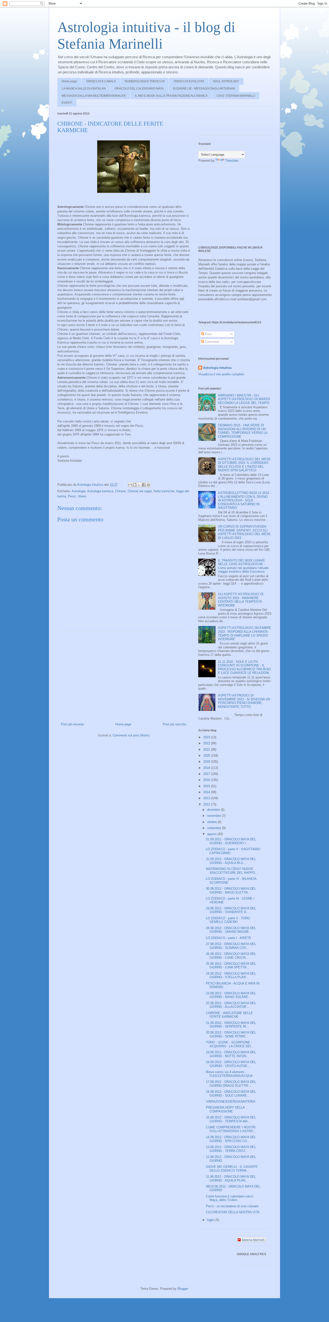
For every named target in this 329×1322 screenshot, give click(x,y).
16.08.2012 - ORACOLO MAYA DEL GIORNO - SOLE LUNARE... (231, 1093)
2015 (207, 786)
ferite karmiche (164, 491)
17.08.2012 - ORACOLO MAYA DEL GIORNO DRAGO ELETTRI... (231, 1083)
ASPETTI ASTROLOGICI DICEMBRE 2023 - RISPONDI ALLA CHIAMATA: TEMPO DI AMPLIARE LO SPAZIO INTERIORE (244, 633)
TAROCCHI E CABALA (101, 81)
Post (207, 334)
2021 (207, 749)
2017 (207, 774)
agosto (212, 834)
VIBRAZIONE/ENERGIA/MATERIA (230, 1101)
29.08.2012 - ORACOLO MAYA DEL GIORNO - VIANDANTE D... (231, 910)
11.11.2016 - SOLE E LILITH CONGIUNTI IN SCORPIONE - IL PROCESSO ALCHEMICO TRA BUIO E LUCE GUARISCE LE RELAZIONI (244, 667)
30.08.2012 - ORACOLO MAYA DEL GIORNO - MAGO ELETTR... (231, 890)
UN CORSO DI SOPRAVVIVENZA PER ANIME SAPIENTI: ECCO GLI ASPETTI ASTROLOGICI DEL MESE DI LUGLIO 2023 (244, 532)
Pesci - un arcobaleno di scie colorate (232, 1206)
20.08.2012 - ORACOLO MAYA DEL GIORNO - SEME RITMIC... (231, 1034)
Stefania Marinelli (253, 1240)
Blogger (183, 1288)
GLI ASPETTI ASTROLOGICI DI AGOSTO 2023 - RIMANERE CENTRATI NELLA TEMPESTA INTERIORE (240, 599)
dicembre (214, 809)
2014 (207, 792)
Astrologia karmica (100, 491)
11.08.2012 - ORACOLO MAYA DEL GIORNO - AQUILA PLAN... (231, 1178)
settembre (214, 828)
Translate (231, 160)
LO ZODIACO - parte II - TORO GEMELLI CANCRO (228, 920)
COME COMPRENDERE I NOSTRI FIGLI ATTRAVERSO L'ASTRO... (231, 1129)
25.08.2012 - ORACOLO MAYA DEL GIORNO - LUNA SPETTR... (231, 965)
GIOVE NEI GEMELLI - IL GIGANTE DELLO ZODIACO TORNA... (232, 1168)
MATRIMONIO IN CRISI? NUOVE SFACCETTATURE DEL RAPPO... (232, 871)
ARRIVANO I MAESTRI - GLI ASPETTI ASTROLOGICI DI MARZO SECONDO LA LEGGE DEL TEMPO (244, 399)
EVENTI (67, 102)
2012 (207, 804)
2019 (207, 761)
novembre (214, 815)
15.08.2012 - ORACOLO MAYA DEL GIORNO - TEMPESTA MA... (231, 1119)
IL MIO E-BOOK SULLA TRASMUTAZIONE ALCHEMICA (171, 95)
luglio (211, 1220)
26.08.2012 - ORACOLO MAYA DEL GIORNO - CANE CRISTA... (231, 955)
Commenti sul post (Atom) (131, 735)
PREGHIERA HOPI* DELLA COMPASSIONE (225, 1109)
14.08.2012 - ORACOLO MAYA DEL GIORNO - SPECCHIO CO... (231, 1139)
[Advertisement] (123, 675)
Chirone (120, 491)
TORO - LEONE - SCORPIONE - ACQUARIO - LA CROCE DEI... (230, 1044)
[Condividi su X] (139, 484)
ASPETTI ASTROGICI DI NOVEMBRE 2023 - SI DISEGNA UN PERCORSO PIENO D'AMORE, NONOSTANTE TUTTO (244, 701)
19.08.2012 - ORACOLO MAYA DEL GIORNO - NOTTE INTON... (231, 1054)
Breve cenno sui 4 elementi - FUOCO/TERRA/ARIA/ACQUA (229, 1074)
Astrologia (79, 491)
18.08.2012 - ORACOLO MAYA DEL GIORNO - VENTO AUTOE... (231, 1064)
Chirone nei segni (140, 491)
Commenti (211, 342)
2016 (207, 780)
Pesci (72, 496)
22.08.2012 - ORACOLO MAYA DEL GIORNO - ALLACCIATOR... (231, 1005)
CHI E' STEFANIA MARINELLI (236, 95)
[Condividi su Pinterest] (148, 484)
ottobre (212, 822)
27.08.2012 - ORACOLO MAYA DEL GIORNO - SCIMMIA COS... (231, 946)
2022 (207, 743)
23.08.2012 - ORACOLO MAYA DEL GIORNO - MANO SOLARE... (231, 995)
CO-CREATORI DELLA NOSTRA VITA (233, 1212)
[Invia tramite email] (130, 484)
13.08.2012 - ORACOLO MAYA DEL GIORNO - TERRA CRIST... (231, 1149)
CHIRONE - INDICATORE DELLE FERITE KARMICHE (229, 1015)
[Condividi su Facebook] (143, 484)
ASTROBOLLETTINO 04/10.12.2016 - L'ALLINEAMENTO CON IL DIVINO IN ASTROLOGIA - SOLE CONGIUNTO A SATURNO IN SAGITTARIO (244, 500)
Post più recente (72, 724)
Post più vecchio (174, 724)
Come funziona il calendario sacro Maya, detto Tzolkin (229, 1198)
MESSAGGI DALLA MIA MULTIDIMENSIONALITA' (94, 95)
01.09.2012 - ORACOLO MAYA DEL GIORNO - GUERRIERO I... (231, 841)
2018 (207, 768)
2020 (207, 755)
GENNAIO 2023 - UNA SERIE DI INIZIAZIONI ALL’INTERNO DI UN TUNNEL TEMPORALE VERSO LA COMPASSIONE (242, 430)
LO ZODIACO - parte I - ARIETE (228, 938)
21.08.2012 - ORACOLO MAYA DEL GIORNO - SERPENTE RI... (231, 1024)
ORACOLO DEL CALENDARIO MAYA (139, 88)
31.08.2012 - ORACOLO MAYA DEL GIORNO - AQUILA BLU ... (231, 861)
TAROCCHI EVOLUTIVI (188, 81)
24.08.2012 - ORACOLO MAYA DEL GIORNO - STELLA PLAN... (231, 975)
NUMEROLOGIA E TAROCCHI (144, 81)
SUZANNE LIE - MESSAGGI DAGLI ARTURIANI (204, 88)
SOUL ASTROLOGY (226, 81)
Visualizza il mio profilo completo (221, 374)
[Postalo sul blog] (134, 484)
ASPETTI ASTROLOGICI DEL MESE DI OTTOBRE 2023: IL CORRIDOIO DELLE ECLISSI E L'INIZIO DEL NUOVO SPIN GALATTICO (244, 464)
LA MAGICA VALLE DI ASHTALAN (84, 88)
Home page (69, 81)
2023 (207, 737)
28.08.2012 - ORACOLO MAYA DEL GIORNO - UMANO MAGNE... (231, 930)
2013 (207, 798)
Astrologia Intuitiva (217, 368)
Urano (82, 496)
